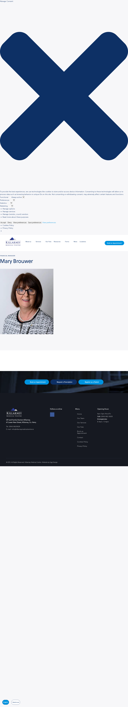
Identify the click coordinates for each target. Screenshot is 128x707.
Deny (10, 223)
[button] (64, 96)
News (75, 241)
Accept (3, 223)
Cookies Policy (8, 225)
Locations (83, 241)
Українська (15, 702)
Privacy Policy (8, 228)
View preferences (20, 223)
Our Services (81, 423)
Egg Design (53, 462)
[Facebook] (52, 414)
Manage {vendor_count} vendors (15, 214)
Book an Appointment (82, 432)
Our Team (80, 418)
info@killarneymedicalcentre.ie (23, 429)
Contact (80, 437)
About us (28, 241)
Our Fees (48, 241)
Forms (67, 241)
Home (79, 414)
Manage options (9, 209)
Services (38, 241)
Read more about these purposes (15, 217)
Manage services (9, 212)
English (5, 702)
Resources (57, 241)
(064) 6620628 (14, 426)
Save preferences (34, 223)
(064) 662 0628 (107, 416)
